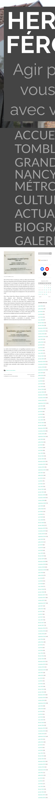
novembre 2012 (41, 764)
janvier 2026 (41, 325)
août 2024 (40, 372)
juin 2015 (40, 678)
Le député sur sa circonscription (11, 375)
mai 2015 (40, 680)
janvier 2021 (41, 492)
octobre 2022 (41, 433)
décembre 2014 (41, 694)
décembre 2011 (41, 794)
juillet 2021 (40, 475)
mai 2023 (40, 414)
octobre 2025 (41, 333)
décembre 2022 (41, 428)
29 (44, 294)
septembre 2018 (42, 569)
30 (46, 294)
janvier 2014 (41, 725)
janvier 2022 (41, 458)
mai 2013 (40, 747)
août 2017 (40, 606)
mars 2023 (40, 419)
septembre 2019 (42, 536)
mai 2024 (40, 381)
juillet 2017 (40, 608)
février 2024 (41, 389)
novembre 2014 (41, 697)
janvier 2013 (41, 758)
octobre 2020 (41, 500)
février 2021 (41, 489)
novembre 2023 (41, 397)
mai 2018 (40, 581)
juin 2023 (40, 411)
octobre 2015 (41, 667)
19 (39, 292)
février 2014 (41, 722)
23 (46, 292)
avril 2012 (40, 783)
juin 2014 (40, 711)
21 (42, 292)
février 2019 (41, 555)
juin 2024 (40, 378)
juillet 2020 (40, 508)
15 (44, 289)
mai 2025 (40, 347)
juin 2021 (40, 478)
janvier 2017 (41, 625)
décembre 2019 (41, 528)
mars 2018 (40, 586)
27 (40, 294)
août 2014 (40, 706)
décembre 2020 (41, 494)
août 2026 (40, 306)
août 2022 (40, 439)
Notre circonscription (10, 370)
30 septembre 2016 (9, 276)
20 (40, 292)
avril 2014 (40, 717)
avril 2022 (40, 450)
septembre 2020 (42, 503)
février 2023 (41, 422)
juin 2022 (40, 444)
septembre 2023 (42, 403)
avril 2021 (40, 483)
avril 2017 (40, 617)
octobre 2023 (41, 400)
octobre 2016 (41, 633)
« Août (40, 296)
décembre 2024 (41, 361)
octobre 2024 (41, 367)
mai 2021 (40, 481)
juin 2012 (40, 778)
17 (48, 289)
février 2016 (41, 655)
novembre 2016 (41, 630)
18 (50, 289)
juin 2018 (40, 578)
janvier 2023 (41, 425)
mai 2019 (40, 547)
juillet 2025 (40, 342)
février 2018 (41, 589)
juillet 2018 (40, 575)
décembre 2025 (41, 328)
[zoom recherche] (50, 253)
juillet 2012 (40, 775)
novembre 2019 (41, 530)
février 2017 (41, 622)
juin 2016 (40, 644)
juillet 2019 (40, 542)
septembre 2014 (42, 703)
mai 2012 (40, 780)
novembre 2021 (41, 464)
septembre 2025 (42, 336)
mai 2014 (40, 714)
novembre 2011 (41, 797)
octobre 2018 (41, 567)
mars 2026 (40, 319)
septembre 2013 (42, 736)
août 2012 (40, 772)
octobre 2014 (41, 700)
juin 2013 (40, 744)
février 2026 (41, 322)
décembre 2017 (41, 594)
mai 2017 (40, 614)
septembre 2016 (42, 636)
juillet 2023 (40, 408)
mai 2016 (40, 647)
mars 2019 (40, 553)
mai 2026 (40, 314)
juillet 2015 (40, 675)
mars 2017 (40, 619)
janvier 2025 (41, 358)
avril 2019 (40, 550)
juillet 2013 (40, 742)
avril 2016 (40, 650)
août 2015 (40, 672)
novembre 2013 (41, 730)
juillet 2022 (40, 442)
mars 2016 (40, 653)
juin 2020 (40, 511)
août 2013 (40, 739)
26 (39, 294)
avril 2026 (40, 317)
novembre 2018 (41, 564)
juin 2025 (40, 344)
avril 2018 (40, 583)
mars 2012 (40, 786)
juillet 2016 (40, 642)
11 (50, 287)
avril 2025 (40, 350)
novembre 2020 (41, 497)
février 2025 (41, 356)
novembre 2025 (41, 331)
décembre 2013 (41, 728)
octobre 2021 (41, 467)
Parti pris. (31, 375)
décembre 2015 (41, 661)
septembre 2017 (42, 603)
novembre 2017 (41, 597)
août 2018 (40, 572)
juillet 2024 (40, 375)
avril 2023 (40, 417)
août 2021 (40, 472)
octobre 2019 (41, 533)
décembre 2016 (41, 628)
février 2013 (41, 755)
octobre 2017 (41, 600)
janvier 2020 (41, 525)
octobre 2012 (41, 767)
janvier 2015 (41, 692)
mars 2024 (40, 386)
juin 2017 (40, 611)
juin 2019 (40, 544)
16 (46, 289)
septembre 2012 (42, 769)
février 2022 (41, 456)
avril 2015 (40, 683)
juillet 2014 (40, 708)
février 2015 (41, 689)
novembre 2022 (41, 431)
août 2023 (40, 406)
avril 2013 (40, 750)
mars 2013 (40, 753)
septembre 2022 (42, 436)
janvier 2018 (41, 592)
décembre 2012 (41, 761)
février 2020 (41, 522)
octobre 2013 (41, 733)
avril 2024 (40, 383)
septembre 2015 (42, 669)
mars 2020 (40, 519)
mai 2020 (40, 514)
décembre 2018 (41, 561)
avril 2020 (40, 517)
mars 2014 (40, 719)
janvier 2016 (41, 658)
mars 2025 (40, 353)
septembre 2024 (42, 369)
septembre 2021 (42, 469)
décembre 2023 (41, 394)
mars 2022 (40, 453)
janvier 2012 (41, 792)
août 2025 (40, 339)
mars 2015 (40, 686)
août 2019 (40, 539)
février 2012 (41, 789)
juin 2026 (40, 311)
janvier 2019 (41, 558)
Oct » (49, 296)
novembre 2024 (41, 364)
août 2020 (40, 506)
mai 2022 (40, 447)
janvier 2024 (41, 392)
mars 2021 (40, 486)
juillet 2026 (40, 308)
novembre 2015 (41, 664)
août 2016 (40, 639)
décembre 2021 (41, 461)
